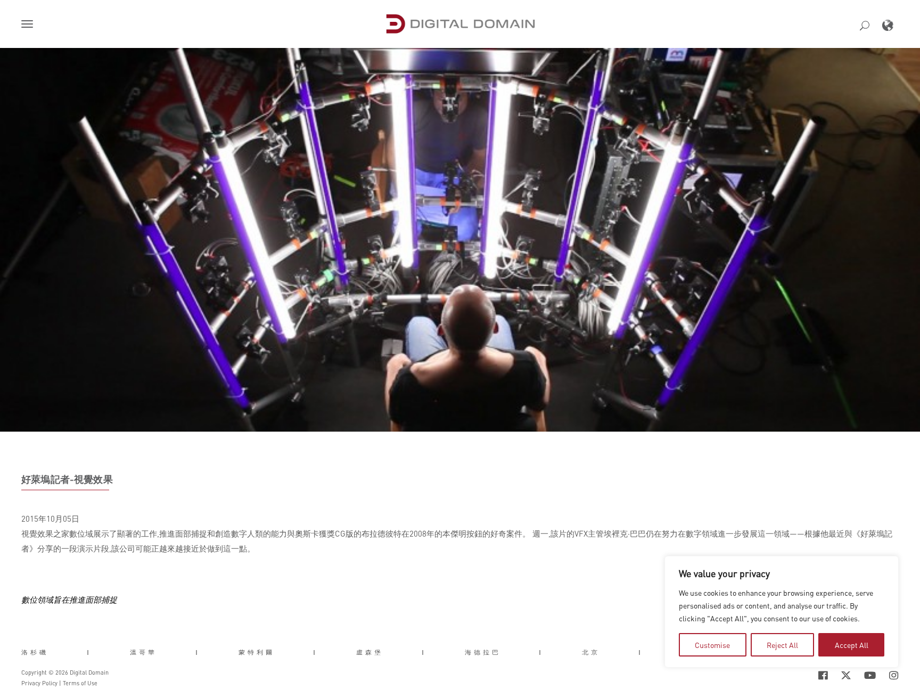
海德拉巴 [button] (483, 652)
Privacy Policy (39, 683)
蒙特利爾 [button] (257, 652)
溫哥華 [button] (143, 652)
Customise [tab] (712, 645)
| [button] (89, 652)
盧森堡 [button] (369, 652)
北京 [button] (591, 652)
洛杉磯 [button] (34, 652)
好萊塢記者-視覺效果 (67, 479)
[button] (29, 25)
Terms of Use (80, 683)
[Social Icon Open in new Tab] (788, 676)
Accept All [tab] (851, 645)
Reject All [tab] (782, 645)
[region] (781, 612)
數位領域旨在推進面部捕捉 (69, 599)
